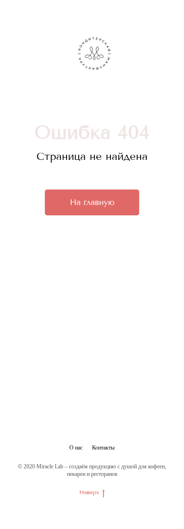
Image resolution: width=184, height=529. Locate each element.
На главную (92, 202)
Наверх (89, 492)
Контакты (103, 447)
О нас (76, 447)
